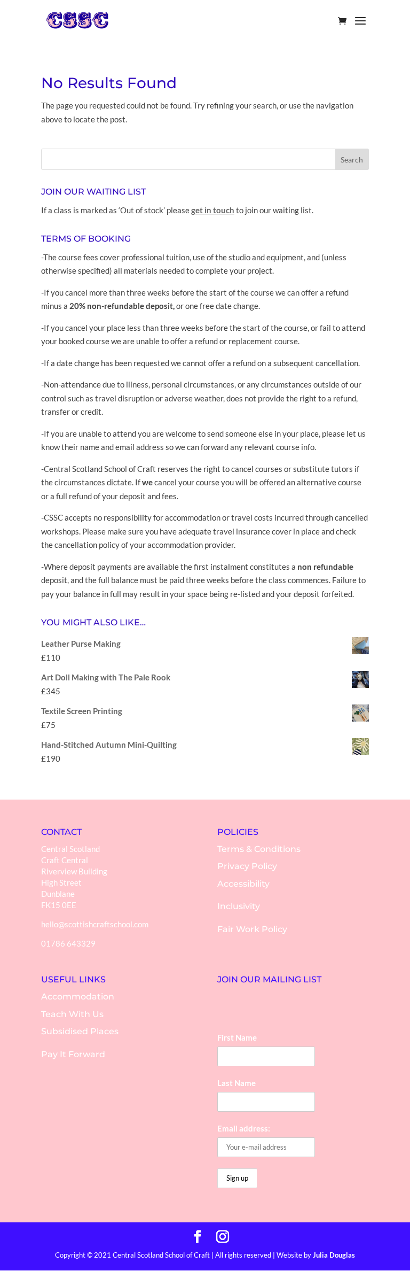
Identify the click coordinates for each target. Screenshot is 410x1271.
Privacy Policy (247, 866)
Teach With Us (72, 1014)
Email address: (243, 1128)
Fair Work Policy (252, 929)
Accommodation (77, 996)
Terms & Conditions (259, 849)
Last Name (236, 1083)
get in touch (212, 210)
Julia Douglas (334, 1255)
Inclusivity (238, 906)
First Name (237, 1037)
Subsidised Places (80, 1031)
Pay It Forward (73, 1054)
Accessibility (243, 884)
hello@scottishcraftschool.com (94, 924)
